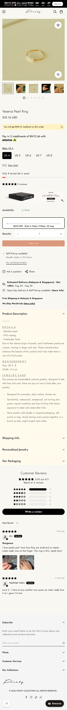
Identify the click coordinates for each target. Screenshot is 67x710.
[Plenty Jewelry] (33, 12)
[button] (61, 11)
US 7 (38, 155)
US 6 (28, 155)
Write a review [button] (33, 511)
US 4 (7, 155)
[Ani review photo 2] (26, 562)
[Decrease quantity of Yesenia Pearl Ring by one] (17, 233)
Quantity (6, 233)
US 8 (49, 155)
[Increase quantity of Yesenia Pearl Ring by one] (61, 233)
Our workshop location (16, 262)
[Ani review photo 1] (9, 562)
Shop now (57, 4)
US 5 (17, 155)
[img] (9, 531)
